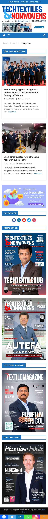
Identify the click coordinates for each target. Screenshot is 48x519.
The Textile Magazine (24, 99)
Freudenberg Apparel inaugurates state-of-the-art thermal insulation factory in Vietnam (21, 92)
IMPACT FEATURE (13, 2)
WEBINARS (24, 2)
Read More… (12, 112)
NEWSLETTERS (34, 2)
